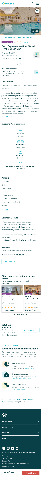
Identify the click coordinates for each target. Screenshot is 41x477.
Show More (6, 117)
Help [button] (4, 438)
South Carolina (27, 399)
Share (21, 63)
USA (18, 399)
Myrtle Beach (7, 402)
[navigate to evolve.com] (4, 415)
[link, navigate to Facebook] (3, 448)
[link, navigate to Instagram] (8, 448)
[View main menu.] (37, 4)
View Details (6, 474)
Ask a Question (30, 330)
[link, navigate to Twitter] (12, 448)
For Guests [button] (7, 427)
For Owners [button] (8, 421)
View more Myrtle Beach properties (17, 37)
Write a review (10, 262)
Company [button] (6, 433)
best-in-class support (19, 389)
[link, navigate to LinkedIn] (16, 448)
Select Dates (31, 473)
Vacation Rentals (8, 399)
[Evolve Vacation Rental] (8, 3)
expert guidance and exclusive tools (24, 377)
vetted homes (29, 368)
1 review (26, 42)
